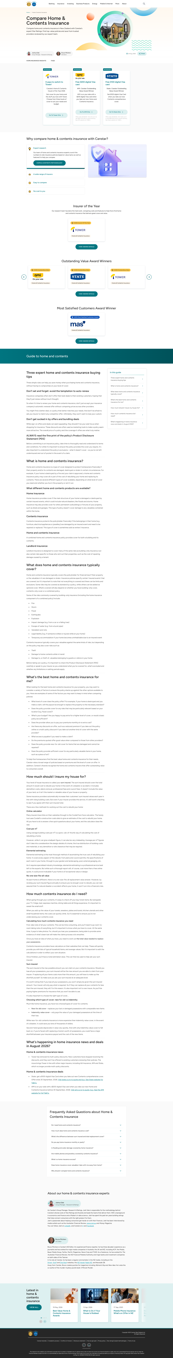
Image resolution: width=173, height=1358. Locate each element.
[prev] (23, 277)
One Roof (63, 1263)
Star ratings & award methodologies (117, 1341)
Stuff (55, 1263)
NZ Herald (81, 1263)
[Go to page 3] (44, 1317)
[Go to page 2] (42, 1317)
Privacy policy (101, 1341)
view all (34, 1307)
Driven (50, 1263)
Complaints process (53, 1341)
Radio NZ (88, 1263)
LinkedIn (67, 1226)
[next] (149, 277)
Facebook (90, 1226)
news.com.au (91, 1223)
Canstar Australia (41, 1341)
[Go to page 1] (41, 1317)
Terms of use (131, 1341)
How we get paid (91, 1341)
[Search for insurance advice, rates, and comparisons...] (144, 4)
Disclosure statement (79, 1341)
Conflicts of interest (66, 1341)
